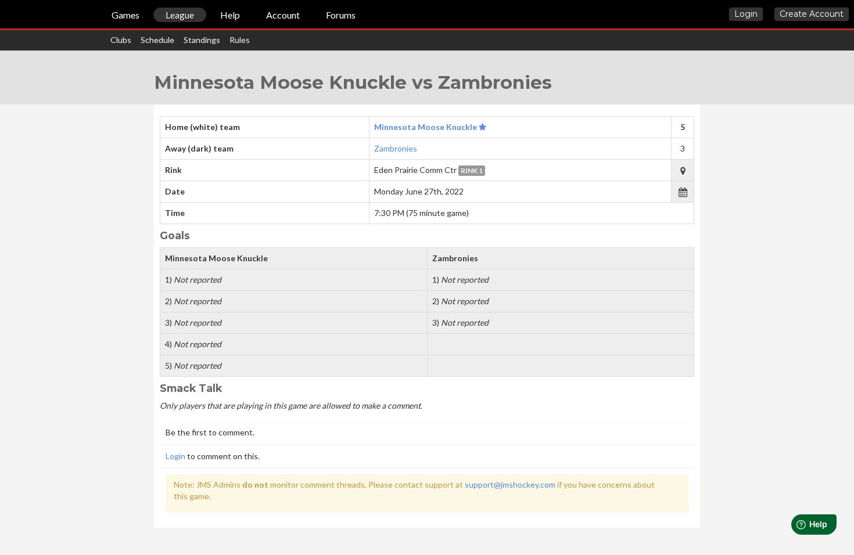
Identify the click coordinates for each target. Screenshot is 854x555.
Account (283, 14)
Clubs (120, 40)
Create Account (812, 14)
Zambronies (395, 148)
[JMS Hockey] (5, 16)
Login (746, 14)
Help (230, 14)
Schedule (157, 40)
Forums (341, 14)
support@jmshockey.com (510, 484)
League (180, 14)
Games (125, 14)
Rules (239, 40)
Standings (202, 40)
